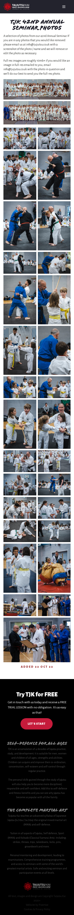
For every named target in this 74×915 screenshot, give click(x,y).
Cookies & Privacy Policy (37, 909)
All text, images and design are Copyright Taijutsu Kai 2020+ (37, 898)
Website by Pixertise (37, 905)
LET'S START (36, 723)
